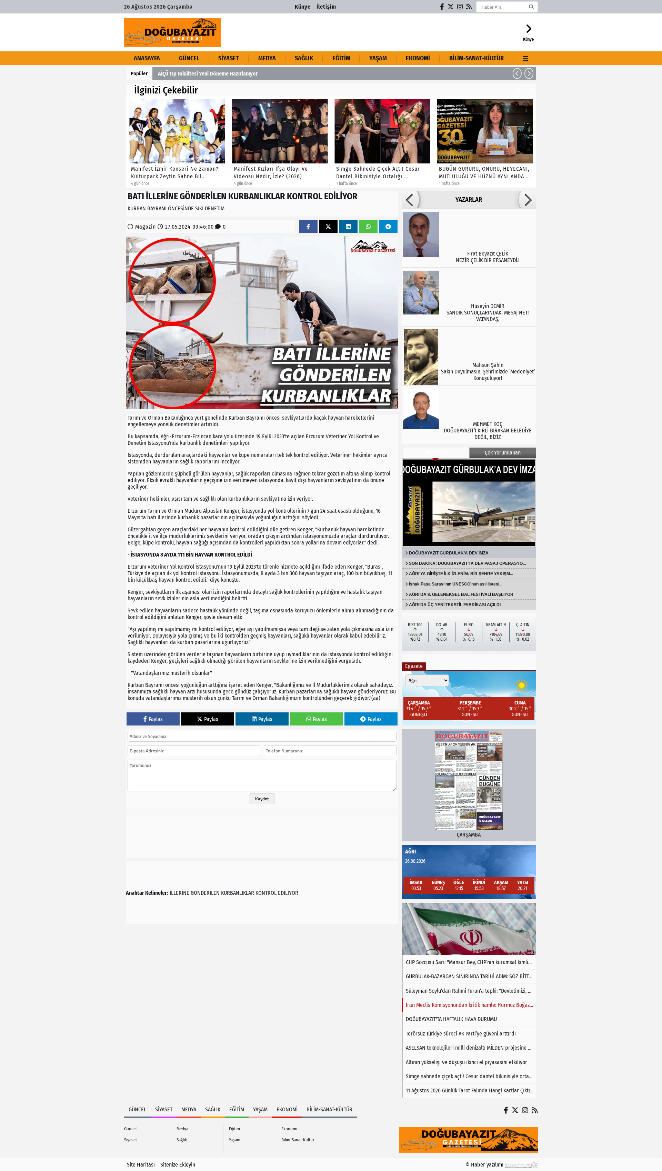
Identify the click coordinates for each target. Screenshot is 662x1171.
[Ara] (531, 7)
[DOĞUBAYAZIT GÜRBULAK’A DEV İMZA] (469, 503)
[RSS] (469, 6)
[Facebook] (442, 6)
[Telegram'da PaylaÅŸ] (388, 226)
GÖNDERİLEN (205, 893)
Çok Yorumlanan (503, 452)
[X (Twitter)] (451, 6)
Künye (303, 6)
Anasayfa (147, 58)
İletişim (326, 6)
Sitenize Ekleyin (177, 1164)
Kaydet (262, 798)
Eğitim (341, 58)
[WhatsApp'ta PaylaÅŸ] (368, 226)
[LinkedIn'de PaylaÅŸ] (348, 226)
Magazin (145, 226)
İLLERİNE (179, 893)
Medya (267, 58)
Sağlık (304, 58)
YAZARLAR (468, 199)
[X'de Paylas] (328, 226)
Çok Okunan (435, 452)
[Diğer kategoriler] (525, 58)
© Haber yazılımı (485, 1164)
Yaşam (378, 58)
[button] (517, 73)
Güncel (189, 58)
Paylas (156, 719)
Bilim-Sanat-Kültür (476, 58)
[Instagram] (460, 6)
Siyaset (228, 58)
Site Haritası (141, 1164)
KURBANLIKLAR (237, 893)
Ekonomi (418, 58)
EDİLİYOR (288, 893)
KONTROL (266, 893)
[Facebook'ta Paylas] (308, 226)
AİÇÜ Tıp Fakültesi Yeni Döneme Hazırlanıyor (208, 73)
